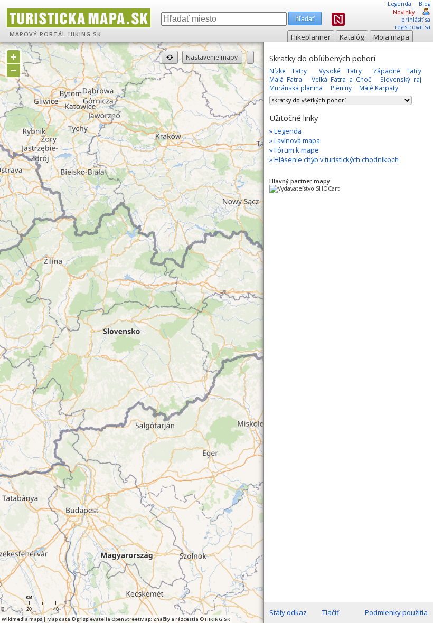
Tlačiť (330, 612)
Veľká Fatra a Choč (341, 79)
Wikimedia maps (22, 619)
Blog (424, 3)
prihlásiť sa (415, 19)
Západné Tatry (397, 71)
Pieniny (341, 87)
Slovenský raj (400, 79)
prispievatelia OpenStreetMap (113, 619)
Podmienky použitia (396, 612)
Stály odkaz (288, 612)
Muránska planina (296, 87)
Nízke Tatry (288, 71)
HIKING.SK (84, 34)
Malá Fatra (285, 79)
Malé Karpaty (378, 87)
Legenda (399, 3)
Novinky (404, 12)
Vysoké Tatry (340, 71)
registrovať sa (412, 27)
